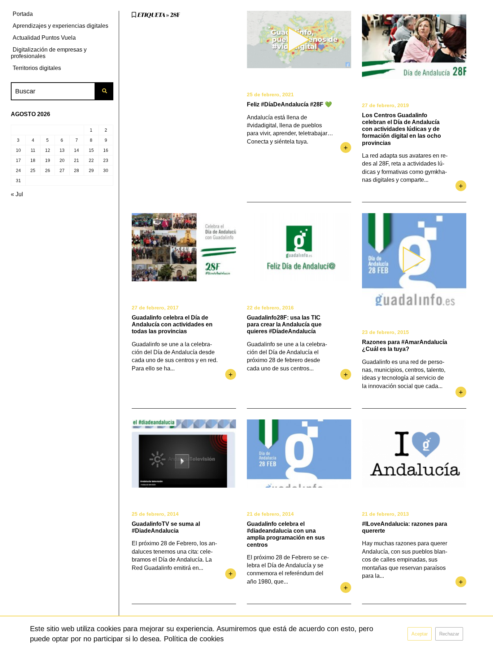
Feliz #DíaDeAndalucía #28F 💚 (289, 104)
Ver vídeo (299, 39)
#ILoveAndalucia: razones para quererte (404, 527)
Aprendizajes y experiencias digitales (60, 26)
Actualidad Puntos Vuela (44, 38)
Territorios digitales (37, 68)
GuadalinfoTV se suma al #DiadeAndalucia (166, 527)
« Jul (17, 194)
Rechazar (449, 634)
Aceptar (419, 634)
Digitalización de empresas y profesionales (49, 53)
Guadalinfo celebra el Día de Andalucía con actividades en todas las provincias (172, 324)
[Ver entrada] (414, 45)
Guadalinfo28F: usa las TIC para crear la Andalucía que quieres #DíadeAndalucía (284, 324)
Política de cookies (194, 639)
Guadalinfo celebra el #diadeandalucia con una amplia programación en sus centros (286, 534)
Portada (23, 14)
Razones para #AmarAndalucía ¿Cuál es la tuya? (404, 345)
